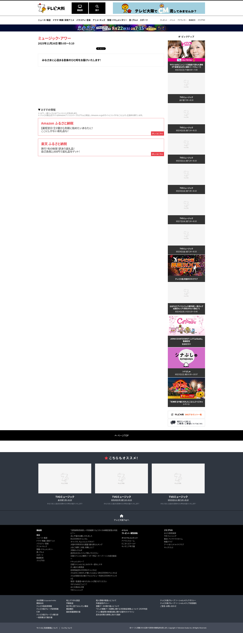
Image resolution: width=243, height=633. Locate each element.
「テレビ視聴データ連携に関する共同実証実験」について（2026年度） (122, 609)
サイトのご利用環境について (47, 628)
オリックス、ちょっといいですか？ (82, 541)
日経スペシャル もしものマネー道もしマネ (86, 564)
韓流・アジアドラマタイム (173, 538)
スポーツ (39, 555)
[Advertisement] (101, 87)
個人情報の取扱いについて (106, 600)
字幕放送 (69, 603)
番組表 (39, 530)
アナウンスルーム (128, 540)
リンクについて (66, 628)
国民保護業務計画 (73, 611)
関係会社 (40, 603)
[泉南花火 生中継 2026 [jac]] (121, 27)
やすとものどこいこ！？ (78, 584)
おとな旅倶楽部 (170, 533)
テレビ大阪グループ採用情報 (47, 609)
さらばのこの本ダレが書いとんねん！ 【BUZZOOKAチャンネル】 (93, 572)
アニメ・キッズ (41, 546)
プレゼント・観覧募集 (130, 533)
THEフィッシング (76, 590)
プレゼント (163, 20)
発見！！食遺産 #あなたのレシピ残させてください (88, 581)
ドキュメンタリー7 (77, 561)
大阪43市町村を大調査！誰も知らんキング (86, 544)
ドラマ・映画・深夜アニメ (45, 540)
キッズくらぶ (168, 547)
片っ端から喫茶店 (77, 567)
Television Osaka (183, 628)
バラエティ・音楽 (42, 543)
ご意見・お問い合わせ (168, 606)
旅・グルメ (40, 552)
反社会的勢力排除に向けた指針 (108, 614)
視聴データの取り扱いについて (107, 606)
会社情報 (46, 600)
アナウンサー (182, 20)
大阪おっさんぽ (76, 550)
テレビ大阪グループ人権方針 (47, 614)
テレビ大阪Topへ (121, 519)
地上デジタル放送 (73, 600)
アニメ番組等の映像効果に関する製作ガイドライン (115, 611)
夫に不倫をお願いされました (81, 536)
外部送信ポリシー (102, 603)
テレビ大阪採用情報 (44, 606)
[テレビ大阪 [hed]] (51, 8)
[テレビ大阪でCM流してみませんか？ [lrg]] (159, 13)
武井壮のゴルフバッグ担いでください (84, 553)
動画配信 (192, 20)
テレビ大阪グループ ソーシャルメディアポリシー (178, 600)
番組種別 (69, 609)
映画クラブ (168, 541)
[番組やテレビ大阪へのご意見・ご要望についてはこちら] (186, 426)
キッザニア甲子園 (128, 546)
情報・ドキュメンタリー (44, 549)
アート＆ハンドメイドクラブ (174, 544)
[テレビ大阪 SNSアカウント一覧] (186, 418)
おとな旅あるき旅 (77, 587)
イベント (172, 20)
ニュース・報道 (41, 537)
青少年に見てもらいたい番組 (77, 606)
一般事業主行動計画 (44, 617)
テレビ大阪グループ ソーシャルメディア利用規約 (178, 603)
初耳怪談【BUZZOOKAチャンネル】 (83, 570)
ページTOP (123, 435)
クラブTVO (201, 20)
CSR (38, 611)
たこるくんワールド (129, 543)
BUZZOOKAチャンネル (79, 538)
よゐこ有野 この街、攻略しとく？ (82, 547)
